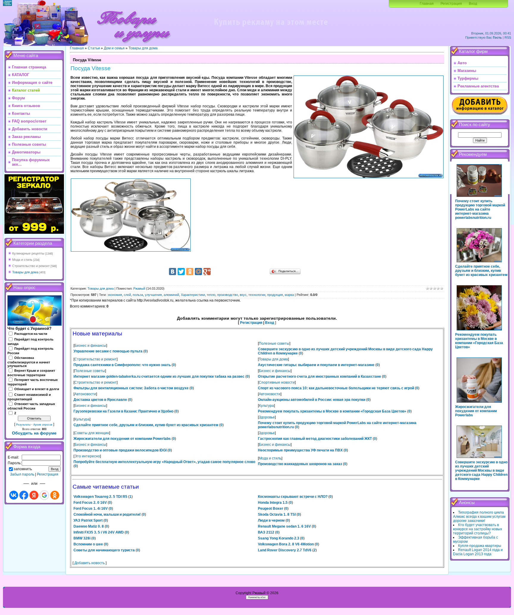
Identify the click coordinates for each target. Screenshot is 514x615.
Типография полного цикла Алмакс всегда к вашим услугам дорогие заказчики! (479, 516)
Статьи (94, 48)
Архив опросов (42, 424)
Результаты (23, 424)
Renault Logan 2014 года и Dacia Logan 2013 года (478, 552)
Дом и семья (114, 48)
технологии (256, 294)
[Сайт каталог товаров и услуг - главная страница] (133, 45)
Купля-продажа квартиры (479, 546)
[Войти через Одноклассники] (54, 495)
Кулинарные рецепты (28, 253)
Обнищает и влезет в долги (36, 389)
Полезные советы (274, 343)
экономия (114, 294)
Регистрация (451, 3)
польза (138, 294)
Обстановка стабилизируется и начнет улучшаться (28, 362)
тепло (211, 294)
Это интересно (87, 456)
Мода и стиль (22, 259)
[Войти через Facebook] (23, 495)
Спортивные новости (277, 382)
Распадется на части (30, 333)
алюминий (171, 294)
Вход (473, 3)
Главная (427, 3)
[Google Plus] (207, 271)
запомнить (23, 469)
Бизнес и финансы (90, 345)
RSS (507, 37)
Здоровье (267, 417)
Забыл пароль (22, 474)
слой (127, 294)
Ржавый (139, 288)
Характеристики (193, 294)
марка (289, 294)
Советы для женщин (91, 433)
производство (227, 294)
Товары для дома (25, 272)
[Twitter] (181, 271)
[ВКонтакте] (172, 271)
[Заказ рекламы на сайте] (270, 28)
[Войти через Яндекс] (33, 495)
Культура (266, 406)
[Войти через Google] (44, 495)
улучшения (153, 294)
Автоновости (85, 394)
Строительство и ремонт (31, 266)
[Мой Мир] (198, 271)
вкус (243, 294)
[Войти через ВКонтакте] (13, 495)
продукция (275, 294)
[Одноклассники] (189, 271)
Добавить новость (89, 563)
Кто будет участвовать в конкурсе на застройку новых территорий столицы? (477, 529)
